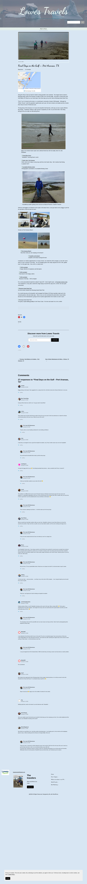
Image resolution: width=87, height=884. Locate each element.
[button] (24, 215)
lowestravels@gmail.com (19, 772)
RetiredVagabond (25, 727)
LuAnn (22, 411)
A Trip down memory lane (61, 282)
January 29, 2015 (24, 387)
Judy (22, 438)
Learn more (30, 786)
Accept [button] (7, 878)
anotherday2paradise (25, 601)
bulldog (22, 574)
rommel (22, 385)
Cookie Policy (11, 874)
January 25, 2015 (26, 426)
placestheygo (24, 712)
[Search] (82, 22)
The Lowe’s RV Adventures (29, 425)
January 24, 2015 (24, 399)
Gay (22, 699)
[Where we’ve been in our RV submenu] (64, 779)
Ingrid (22, 672)
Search (68, 20)
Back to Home (43, 28)
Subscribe (55, 339)
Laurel (22, 489)
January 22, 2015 (24, 412)
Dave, (22, 150)
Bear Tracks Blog (24, 398)
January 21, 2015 (24, 576)
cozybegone (23, 463)
